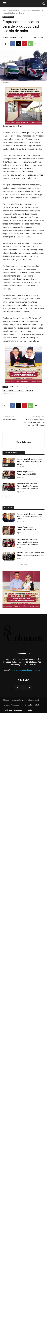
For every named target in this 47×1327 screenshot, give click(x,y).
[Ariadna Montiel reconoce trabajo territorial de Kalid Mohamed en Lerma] (9, 462)
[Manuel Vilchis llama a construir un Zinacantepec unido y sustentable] (9, 556)
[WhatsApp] (30, 43)
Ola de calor (8, 394)
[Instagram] (23, 687)
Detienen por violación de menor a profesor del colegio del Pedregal (34, 422)
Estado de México (14, 11)
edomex (19, 387)
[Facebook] (12, 43)
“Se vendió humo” (10, 420)
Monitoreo (29, 390)
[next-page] (8, 496)
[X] (18, 43)
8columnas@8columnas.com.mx (27, 670)
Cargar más (23, 565)
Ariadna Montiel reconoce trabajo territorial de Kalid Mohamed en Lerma (30, 461)
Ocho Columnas (10, 37)
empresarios (28, 387)
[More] (36, 43)
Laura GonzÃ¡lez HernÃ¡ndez (13, 390)
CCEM (12, 387)
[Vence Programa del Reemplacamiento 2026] (9, 475)
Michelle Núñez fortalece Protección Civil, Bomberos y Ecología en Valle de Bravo (28, 486)
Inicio (4, 11)
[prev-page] (4, 496)
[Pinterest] (24, 43)
